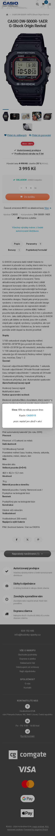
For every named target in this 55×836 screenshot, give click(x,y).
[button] (50, 400)
